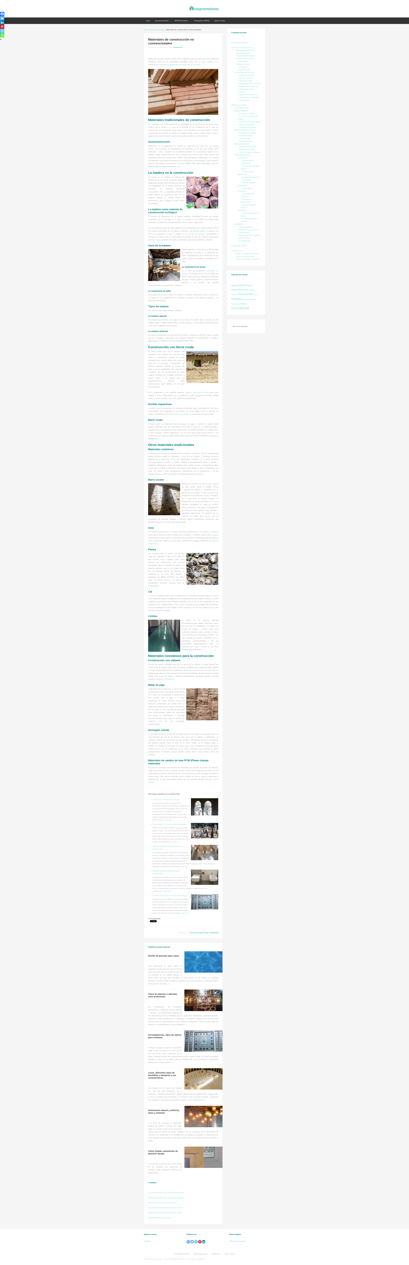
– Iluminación (246, 180)
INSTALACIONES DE (242, 155)
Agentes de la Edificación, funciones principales (165, 1198)
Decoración (194, 933)
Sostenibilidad (213, 933)
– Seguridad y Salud (245, 81)
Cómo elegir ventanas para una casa (165, 799)
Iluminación (246, 299)
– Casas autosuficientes (246, 124)
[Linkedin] (2, 22)
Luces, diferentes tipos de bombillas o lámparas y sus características (162, 1075)
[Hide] (1, 39)
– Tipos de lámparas (248, 183)
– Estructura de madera (246, 149)
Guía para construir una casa (242, 47)
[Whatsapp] (2, 35)
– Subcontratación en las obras (249, 83)
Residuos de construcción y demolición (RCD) (165, 1213)
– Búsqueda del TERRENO (244, 50)
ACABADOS (238, 224)
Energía (236, 299)
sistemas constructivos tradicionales (199, 392)
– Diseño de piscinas (245, 141)
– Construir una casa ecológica (249, 122)
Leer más (168, 820)
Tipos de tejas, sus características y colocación (169, 824)
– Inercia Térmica (244, 138)
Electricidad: (242, 174)
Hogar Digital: (243, 185)
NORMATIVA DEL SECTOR (244, 72)
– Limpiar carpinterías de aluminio (247, 259)
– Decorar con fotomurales (244, 256)
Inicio (146, 30)
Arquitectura (244, 285)
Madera (201, 933)
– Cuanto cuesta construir (244, 59)
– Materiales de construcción (248, 230)
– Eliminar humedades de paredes (246, 253)
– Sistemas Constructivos (247, 147)
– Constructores (244, 70)
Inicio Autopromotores (239, 42)
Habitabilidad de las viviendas (159, 1218)
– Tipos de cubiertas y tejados (249, 152)
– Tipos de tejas (243, 232)
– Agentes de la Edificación (247, 95)
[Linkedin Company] (203, 1241)
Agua (233, 285)
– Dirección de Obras (245, 78)
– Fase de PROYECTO (242, 53)
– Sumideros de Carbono (247, 127)
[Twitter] (2, 18)
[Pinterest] (2, 27)
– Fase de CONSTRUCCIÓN (244, 56)
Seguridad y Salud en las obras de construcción (165, 1208)
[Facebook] (2, 14)
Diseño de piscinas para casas (163, 956)
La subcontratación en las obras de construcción (166, 1193)
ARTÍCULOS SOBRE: (239, 105)
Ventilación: (242, 210)
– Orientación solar (245, 135)
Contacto (147, 1241)
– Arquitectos (242, 67)
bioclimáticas (170, 679)
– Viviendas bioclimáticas (247, 133)
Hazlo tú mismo (237, 251)
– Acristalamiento (244, 241)
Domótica (255, 294)
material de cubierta (181, 414)
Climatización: (243, 158)
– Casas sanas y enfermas (247, 113)
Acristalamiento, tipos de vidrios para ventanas (169, 895)
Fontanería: (242, 191)
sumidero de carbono (196, 234)
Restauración (235, 304)
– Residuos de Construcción (248, 86)
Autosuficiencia (239, 289)
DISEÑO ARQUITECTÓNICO (245, 130)
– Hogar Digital (246, 188)
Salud (206, 933)
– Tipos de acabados (245, 227)
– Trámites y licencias (242, 64)
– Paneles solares (247, 171)
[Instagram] (2, 31)
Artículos (152, 30)
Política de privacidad (237, 1241)
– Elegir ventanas (244, 238)
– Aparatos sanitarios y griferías (249, 235)
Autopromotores (204, 8)
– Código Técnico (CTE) (246, 75)
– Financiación (243, 61)
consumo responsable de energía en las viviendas (181, 65)
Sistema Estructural (241, 144)
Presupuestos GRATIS (239, 246)
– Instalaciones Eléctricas (250, 177)
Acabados (160, 30)
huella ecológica (207, 62)
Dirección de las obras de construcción (162, 1203)
